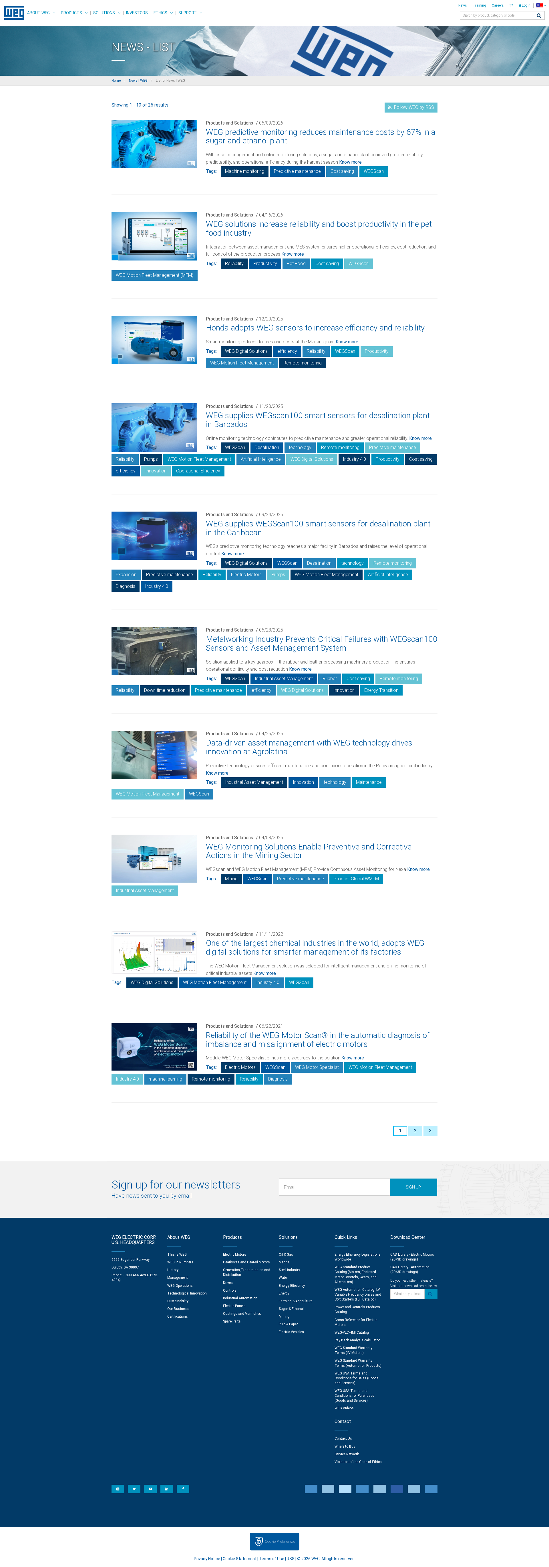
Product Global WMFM (356, 878)
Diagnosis (125, 586)
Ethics (160, 13)
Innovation (155, 471)
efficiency (287, 351)
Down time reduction (164, 690)
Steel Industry (289, 1270)
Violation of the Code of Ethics (358, 1462)
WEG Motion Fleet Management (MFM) (154, 275)
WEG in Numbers (180, 1262)
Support (187, 13)
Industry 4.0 (354, 459)
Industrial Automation (240, 1298)
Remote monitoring (302, 363)
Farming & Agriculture (295, 1301)
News (462, 5)
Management (177, 1278)
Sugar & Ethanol (291, 1309)
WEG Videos (344, 1408)
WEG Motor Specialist (317, 1067)
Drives (228, 1283)
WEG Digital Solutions (246, 351)
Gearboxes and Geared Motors (246, 1262)
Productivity (265, 263)
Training (479, 5)
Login (525, 5)
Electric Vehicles (291, 1332)
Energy (284, 1293)
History (172, 1270)
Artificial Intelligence (261, 459)
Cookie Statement (239, 1558)
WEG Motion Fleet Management (242, 363)
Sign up (413, 1187)
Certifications (177, 1316)
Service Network (347, 1454)
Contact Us (343, 1438)
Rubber (330, 678)
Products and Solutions (229, 123)
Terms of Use (271, 1558)
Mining (231, 878)
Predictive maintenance (297, 171)
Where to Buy (345, 1446)
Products (71, 13)
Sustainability (177, 1301)
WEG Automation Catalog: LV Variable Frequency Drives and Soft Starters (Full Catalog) (358, 1294)
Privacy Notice (207, 1558)
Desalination (267, 447)
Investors (137, 13)
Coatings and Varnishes (242, 1314)
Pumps (151, 459)
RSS (291, 1558)
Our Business (178, 1309)
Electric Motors (246, 574)
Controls (229, 1291)
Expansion (126, 574)
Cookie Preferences (280, 1541)
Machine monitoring (244, 171)
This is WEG (177, 1255)
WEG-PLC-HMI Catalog (352, 1332)
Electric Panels (234, 1306)
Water (283, 1278)
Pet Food (296, 263)
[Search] (539, 16)
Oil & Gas (286, 1255)
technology (300, 447)
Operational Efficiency (198, 471)
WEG (12, 13)
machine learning (165, 1079)
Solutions (104, 13)
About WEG (38, 13)
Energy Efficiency (292, 1286)
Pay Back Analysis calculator (357, 1340)
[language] (541, 5)
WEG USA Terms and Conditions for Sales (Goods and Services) (357, 1378)
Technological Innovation (187, 1293)
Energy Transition (381, 690)
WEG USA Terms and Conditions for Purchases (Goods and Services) (354, 1395)
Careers (498, 5)
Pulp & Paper (288, 1324)
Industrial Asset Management (284, 678)
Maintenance (369, 782)
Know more (350, 162)
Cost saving (342, 171)
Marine (284, 1262)
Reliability (234, 263)
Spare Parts (232, 1321)
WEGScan (374, 171)
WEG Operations (180, 1286)
